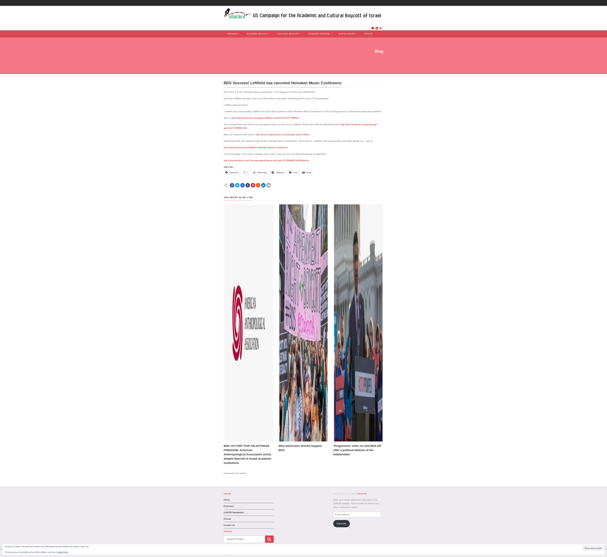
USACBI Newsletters (234, 512)
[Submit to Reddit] (258, 185)
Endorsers (229, 506)
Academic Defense (319, 34)
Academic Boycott (257, 34)
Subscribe (341, 523)
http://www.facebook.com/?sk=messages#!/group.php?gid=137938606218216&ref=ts (266, 160)
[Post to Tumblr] (247, 185)
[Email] (268, 185)
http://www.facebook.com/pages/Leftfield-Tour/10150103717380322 (265, 118)
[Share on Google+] (242, 185)
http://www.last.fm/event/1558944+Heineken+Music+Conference (256, 147)
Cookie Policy (62, 552)
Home (227, 500)
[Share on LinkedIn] (263, 185)
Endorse (232, 34)
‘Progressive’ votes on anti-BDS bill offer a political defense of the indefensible (357, 450)
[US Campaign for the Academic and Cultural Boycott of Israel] (303, 14)
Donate (368, 34)
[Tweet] (237, 185)
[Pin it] (253, 185)
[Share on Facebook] (232, 185)
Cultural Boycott (288, 34)
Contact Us (229, 525)
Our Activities (347, 34)
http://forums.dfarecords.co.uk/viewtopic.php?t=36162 (283, 134)
